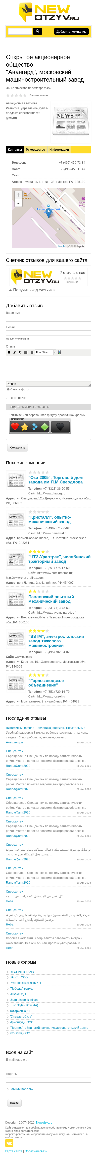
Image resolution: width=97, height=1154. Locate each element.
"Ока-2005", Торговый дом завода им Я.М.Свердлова (55, 479)
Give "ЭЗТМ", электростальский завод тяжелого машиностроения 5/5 (47, 631)
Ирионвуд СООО (21, 1022)
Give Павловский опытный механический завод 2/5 (35, 591)
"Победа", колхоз (22, 988)
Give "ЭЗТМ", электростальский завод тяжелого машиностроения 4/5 (43, 631)
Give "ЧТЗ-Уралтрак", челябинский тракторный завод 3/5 (39, 551)
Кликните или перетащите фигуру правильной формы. (47, 415)
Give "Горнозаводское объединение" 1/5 (30, 675)
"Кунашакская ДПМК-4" (26, 983)
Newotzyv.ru (44, 1122)
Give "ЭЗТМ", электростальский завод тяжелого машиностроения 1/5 (30, 631)
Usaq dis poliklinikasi (24, 1000)
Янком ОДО (18, 994)
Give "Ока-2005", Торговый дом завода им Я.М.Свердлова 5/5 (47, 472)
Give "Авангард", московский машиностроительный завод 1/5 (8, 95)
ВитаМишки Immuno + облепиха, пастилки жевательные (45, 728)
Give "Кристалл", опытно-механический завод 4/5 (43, 512)
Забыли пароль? (21, 1089)
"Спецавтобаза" (21, 1016)
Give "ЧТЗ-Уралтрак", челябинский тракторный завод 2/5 (35, 551)
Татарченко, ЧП (21, 1011)
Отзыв (10, 346)
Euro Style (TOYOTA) (24, 1005)
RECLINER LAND (22, 972)
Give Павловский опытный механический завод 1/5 (30, 591)
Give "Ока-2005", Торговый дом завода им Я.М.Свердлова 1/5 (30, 472)
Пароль (11, 1074)
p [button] (15, 384)
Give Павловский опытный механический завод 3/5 (39, 591)
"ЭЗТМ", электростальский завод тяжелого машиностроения (56, 641)
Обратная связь (36, 1151)
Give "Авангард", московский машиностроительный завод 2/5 (12, 95)
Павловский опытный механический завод (51, 599)
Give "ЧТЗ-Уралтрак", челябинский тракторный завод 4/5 (43, 551)
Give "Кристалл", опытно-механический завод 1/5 (30, 512)
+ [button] (18, 195)
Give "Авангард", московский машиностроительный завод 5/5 (25, 95)
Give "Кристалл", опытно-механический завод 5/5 (47, 512)
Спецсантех (14, 751)
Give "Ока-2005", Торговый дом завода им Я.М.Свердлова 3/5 (39, 472)
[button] (9, 352)
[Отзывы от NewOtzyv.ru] (49, 21)
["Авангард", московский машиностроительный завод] (71, 139)
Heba (9, 901)
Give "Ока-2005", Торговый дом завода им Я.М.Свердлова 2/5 (35, 472)
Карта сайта (13, 1151)
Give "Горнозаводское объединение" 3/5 (39, 675)
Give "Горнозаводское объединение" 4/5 (43, 675)
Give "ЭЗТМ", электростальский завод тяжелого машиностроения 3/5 (39, 631)
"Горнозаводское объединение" (46, 683)
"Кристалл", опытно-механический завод (49, 519)
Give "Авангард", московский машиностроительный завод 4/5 (21, 95)
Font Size (42, 352)
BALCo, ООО (19, 977)
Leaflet (62, 246)
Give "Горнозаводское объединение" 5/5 (47, 675)
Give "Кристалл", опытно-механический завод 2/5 (35, 512)
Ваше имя (13, 313)
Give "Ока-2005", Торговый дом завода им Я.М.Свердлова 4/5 (43, 472)
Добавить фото (18, 389)
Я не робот (19, 398)
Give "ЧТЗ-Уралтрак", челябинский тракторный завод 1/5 (30, 551)
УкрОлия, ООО (20, 1033)
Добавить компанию (71, 31)
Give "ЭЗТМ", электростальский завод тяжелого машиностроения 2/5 (35, 631)
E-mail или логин (17, 1059)
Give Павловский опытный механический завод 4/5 (43, 591)
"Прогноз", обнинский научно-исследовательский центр (49, 1028)
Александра (14, 742)
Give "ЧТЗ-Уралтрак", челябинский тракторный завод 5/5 (47, 551)
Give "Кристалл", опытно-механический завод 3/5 (39, 512)
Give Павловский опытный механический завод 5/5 (47, 591)
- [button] (18, 202)
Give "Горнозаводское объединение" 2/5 (35, 675)
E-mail (10, 327)
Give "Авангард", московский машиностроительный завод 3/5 (16, 95)
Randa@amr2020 (18, 766)
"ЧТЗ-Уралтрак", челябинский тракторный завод (59, 559)
